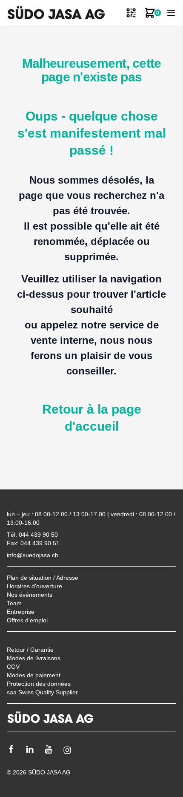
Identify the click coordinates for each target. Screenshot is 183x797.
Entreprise (20, 611)
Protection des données (39, 683)
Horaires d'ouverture (34, 586)
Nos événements (29, 594)
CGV (13, 666)
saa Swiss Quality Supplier (42, 692)
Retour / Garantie (30, 649)
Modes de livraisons (33, 658)
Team (14, 603)
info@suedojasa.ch (32, 555)
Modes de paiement (33, 675)
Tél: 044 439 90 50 (32, 534)
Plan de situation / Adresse (42, 577)
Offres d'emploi (27, 620)
